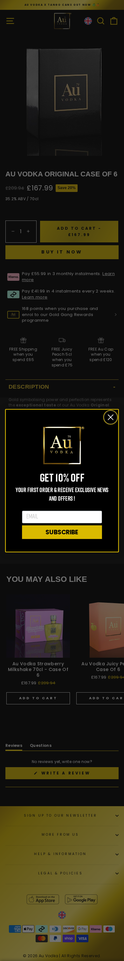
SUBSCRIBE (61, 532)
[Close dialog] (110, 417)
